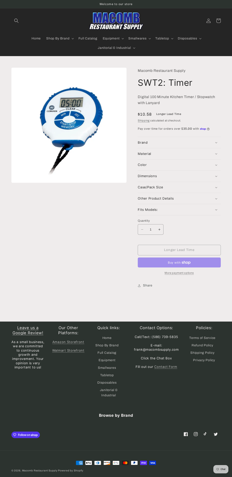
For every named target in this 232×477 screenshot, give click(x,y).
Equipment (107, 360)
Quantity (144, 220)
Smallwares (107, 368)
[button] (16, 21)
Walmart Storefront (68, 350)
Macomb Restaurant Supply (39, 470)
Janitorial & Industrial (109, 392)
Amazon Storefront (68, 342)
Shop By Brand (107, 345)
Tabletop (107, 375)
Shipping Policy (202, 352)
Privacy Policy (204, 360)
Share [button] (147, 285)
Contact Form (165, 367)
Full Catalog (107, 352)
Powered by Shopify (70, 470)
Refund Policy (202, 345)
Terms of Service (202, 338)
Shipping (144, 120)
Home (107, 338)
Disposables (107, 382)
